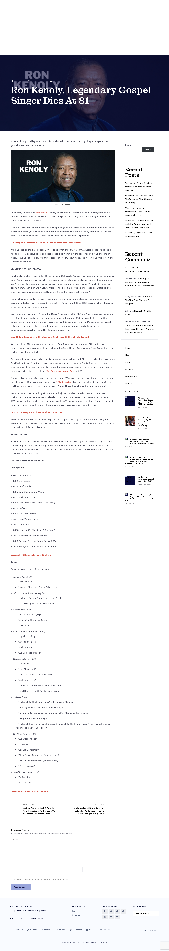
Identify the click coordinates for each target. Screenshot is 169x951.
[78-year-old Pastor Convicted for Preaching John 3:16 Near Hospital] (130, 401)
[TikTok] (117, 911)
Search (128, 145)
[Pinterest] (105, 917)
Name (13, 865)
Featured (115, 81)
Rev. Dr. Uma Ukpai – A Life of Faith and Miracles (36, 412)
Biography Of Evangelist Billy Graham (31, 554)
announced (42, 212)
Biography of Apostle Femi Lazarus (29, 791)
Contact (129, 369)
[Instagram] (123, 911)
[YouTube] (111, 917)
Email (49, 865)
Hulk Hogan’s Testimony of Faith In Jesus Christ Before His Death (46, 242)
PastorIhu (19, 81)
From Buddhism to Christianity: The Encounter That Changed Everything (139, 199)
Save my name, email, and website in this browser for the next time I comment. (40, 879)
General (123, 81)
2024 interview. (64, 382)
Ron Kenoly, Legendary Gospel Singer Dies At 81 (146, 479)
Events (128, 362)
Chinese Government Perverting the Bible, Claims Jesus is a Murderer (137, 211)
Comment (15, 839)
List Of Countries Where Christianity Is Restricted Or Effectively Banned (50, 337)
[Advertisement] (84, 36)
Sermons (129, 383)
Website (85, 865)
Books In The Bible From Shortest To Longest (139, 300)
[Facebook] (105, 911)
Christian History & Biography (70, 81)
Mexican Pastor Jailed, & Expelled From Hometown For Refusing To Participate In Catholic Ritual (38, 809)
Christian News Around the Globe (97, 81)
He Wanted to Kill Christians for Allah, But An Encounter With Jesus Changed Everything (88, 809)
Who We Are (131, 376)
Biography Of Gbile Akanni (137, 271)
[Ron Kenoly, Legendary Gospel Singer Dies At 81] (130, 480)
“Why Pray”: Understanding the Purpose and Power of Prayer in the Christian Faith (139, 329)
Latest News (132, 392)
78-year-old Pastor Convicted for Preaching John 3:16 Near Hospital (139, 187)
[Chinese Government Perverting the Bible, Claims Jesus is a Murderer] (126, 439)
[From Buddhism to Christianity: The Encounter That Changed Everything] (130, 421)
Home (127, 348)
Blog (55, 81)
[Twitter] (111, 911)
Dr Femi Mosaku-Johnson (136, 268)
